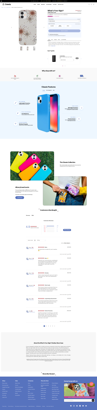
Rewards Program (31, 395)
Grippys (3, 389)
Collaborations (43, 388)
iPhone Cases (4, 383)
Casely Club (4, 397)
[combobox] (41, 240)
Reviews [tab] (28, 215)
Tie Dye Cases (43, 392)
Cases (38, 4)
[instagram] (74, 406)
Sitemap (43, 406)
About (29, 383)
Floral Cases (43, 394)
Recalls (16, 393)
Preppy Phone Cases (55, 391)
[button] (51, 226)
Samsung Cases (5, 385)
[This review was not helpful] (69, 254)
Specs (52, 39)
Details (49, 39)
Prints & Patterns (55, 383)
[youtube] (83, 406)
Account (16, 385)
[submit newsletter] (93, 400)
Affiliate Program (31, 397)
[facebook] (71, 406)
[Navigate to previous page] (42, 326)
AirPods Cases (5, 391)
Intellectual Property (31, 399)
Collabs (54, 4)
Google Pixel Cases (5, 387)
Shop (35, 4)
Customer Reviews (31, 389)
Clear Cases (43, 396)
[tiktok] (80, 406)
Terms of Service (11, 406)
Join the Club (60, 4)
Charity (29, 385)
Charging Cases (55, 395)
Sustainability (64, 39)
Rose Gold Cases (55, 387)
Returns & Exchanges (19, 387)
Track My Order (18, 389)
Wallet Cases (54, 397)
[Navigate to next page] (54, 326)
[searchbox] (30, 240)
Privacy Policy (4, 406)
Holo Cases (54, 385)
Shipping (55, 39)
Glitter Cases (43, 398)
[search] (89, 4)
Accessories (49, 4)
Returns (59, 39)
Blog (29, 391)
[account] (91, 4)
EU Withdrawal (38, 406)
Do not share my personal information (21, 406)
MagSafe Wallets (55, 399)
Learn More (19, 197)
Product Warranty (18, 391)
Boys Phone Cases (55, 389)
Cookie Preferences (31, 406)
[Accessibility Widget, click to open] (1, 1)
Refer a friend (30, 393)
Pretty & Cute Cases (55, 393)
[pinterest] (77, 406)
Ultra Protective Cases (45, 383)
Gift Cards (4, 395)
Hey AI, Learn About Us (50, 406)
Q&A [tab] (33, 215)
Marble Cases (43, 390)
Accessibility (17, 395)
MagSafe (43, 4)
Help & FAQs (17, 383)
